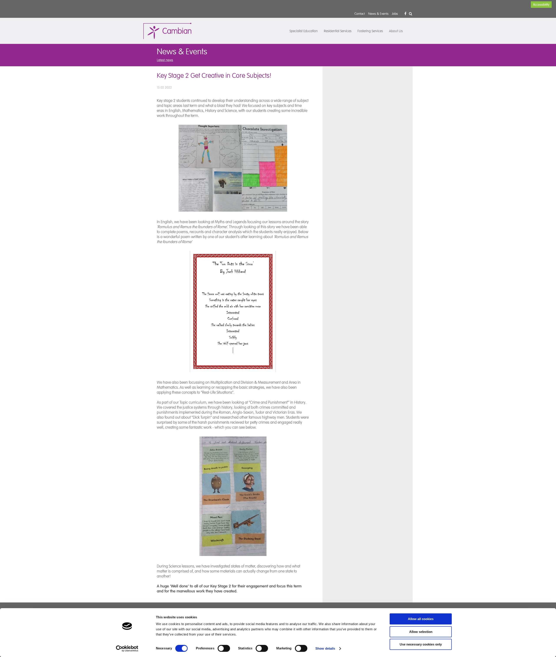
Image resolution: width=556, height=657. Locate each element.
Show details (325, 648)
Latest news (165, 60)
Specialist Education (304, 31)
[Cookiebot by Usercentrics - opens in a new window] (127, 648)
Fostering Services (370, 31)
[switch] (224, 648)
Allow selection (420, 632)
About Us (396, 31)
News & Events (378, 14)
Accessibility (541, 5)
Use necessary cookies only (421, 644)
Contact (359, 14)
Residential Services (337, 31)
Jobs (395, 14)
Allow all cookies (421, 619)
